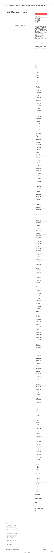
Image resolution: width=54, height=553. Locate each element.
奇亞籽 (7, 530)
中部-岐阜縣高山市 (38, 438)
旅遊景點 (37, 81)
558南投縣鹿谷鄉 (38, 248)
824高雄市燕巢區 (38, 321)
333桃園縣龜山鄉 (38, 144)
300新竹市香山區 (38, 160)
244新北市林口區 (38, 103)
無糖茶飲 (12, 537)
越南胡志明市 (37, 464)
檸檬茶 (7, 536)
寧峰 (13, 530)
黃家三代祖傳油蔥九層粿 (38, 63)
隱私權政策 (28, 552)
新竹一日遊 (8, 533)
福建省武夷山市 (38, 415)
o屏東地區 (37, 328)
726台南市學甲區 (38, 303)
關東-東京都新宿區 (38, 451)
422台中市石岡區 (38, 227)
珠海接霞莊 (19, 25)
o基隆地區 (37, 344)
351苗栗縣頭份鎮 (38, 188)
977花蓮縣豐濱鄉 (38, 378)
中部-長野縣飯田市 (38, 433)
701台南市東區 (38, 290)
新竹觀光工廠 (15, 533)
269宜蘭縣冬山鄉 (38, 363)
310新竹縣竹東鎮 (38, 173)
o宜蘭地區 (37, 351)
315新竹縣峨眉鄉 (38, 181)
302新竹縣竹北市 (38, 162)
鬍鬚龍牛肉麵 (37, 510)
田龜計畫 (11, 540)
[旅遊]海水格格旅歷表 (11, 5)
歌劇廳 (10, 536)
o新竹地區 (37, 156)
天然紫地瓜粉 (10, 529)
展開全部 (36, 18)
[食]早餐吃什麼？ (39, 20)
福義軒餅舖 (8, 541)
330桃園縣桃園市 (38, 142)
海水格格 (37, 489)
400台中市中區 (38, 215)
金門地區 (37, 398)
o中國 (36, 414)
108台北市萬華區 (38, 121)
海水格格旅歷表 (39, 19)
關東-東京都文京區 (38, 457)
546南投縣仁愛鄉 (38, 243)
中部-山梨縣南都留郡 (39, 449)
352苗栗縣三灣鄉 (38, 189)
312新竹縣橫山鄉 (38, 176)
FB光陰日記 (37, 486)
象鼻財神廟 (10, 544)
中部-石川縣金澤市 (38, 428)
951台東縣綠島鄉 (38, 384)
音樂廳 (14, 544)
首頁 (7, 5)
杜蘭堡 (36, 509)
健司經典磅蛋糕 (8, 526)
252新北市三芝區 (38, 110)
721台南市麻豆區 (38, 298)
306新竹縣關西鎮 (38, 168)
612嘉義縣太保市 (38, 282)
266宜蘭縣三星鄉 (38, 360)
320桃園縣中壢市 (38, 136)
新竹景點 (11, 533)
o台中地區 (37, 214)
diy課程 (10, 525)
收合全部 (39, 18)
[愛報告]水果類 (43, 5)
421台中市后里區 (38, 225)
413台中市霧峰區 (38, 222)
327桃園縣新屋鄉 (38, 139)
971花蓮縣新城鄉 (38, 368)
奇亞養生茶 (10, 530)
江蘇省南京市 (37, 420)
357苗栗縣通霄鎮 (38, 194)
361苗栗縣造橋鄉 (38, 199)
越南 (36, 463)
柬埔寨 (37, 466)
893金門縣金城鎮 (38, 402)
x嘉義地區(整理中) (38, 286)
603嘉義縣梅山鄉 (38, 277)
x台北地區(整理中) (38, 133)
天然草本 (14, 529)
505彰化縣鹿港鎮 (38, 256)
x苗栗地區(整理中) (38, 213)
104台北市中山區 (38, 116)
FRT (47, 549)
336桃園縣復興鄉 (38, 149)
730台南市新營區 (38, 306)
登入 (10, 30)
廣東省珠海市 (37, 418)
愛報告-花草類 (38, 475)
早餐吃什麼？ (37, 72)
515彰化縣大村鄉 (38, 264)
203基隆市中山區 (38, 347)
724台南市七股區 (38, 300)
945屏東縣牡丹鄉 (38, 339)
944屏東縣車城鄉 (38, 337)
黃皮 (16, 544)
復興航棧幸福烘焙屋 (38, 28)
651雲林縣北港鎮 (38, 272)
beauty (8, 525)
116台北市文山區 (38, 131)
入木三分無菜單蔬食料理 (38, 35)
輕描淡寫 (38, 21)
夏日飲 (7, 529)
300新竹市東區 (38, 157)
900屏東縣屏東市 (38, 329)
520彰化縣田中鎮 (38, 266)
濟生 (15, 536)
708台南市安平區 (38, 293)
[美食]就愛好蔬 (33, 5)
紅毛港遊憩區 (12, 541)
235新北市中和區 (38, 100)
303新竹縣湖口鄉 (38, 163)
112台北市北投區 (38, 126)
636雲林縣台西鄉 (38, 269)
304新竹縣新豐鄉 (38, 165)
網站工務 (37, 488)
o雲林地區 (37, 268)
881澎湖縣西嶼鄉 (38, 394)
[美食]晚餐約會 (28, 5)
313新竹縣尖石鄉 (38, 178)
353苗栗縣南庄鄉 (38, 191)
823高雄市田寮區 (38, 319)
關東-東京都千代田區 (39, 454)
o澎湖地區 (37, 391)
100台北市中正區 (38, 115)
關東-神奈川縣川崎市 (39, 443)
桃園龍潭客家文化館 (38, 36)
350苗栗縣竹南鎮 (38, 186)
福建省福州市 (37, 417)
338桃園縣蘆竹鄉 (38, 152)
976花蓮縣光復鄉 (38, 376)
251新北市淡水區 (38, 108)
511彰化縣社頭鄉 (38, 261)
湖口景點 (13, 536)
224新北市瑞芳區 (38, 90)
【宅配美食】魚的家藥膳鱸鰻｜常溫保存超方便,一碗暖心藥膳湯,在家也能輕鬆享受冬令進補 (41, 30)
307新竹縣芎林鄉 (38, 170)
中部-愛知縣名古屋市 (39, 436)
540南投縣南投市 (38, 240)
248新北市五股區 (38, 105)
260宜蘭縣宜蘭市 (38, 352)
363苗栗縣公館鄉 (38, 202)
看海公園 (14, 540)
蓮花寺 (7, 544)
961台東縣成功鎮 (38, 389)
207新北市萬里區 (38, 87)
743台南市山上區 (38, 311)
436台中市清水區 (38, 235)
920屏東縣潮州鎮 (38, 332)
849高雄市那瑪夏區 (38, 326)
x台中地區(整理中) (38, 237)
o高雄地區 (37, 315)
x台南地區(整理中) (38, 313)
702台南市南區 (38, 292)
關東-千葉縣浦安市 (38, 459)
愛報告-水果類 (38, 473)
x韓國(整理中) (38, 424)
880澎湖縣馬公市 (38, 392)
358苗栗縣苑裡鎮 (38, 196)
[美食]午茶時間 (23, 5)
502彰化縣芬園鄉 (38, 254)
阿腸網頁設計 (52, 551)
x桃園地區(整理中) (38, 154)
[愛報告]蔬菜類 (38, 5)
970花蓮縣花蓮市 (38, 366)
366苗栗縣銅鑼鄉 (38, 207)
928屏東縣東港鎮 (38, 334)
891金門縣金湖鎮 (38, 399)
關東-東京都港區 (38, 456)
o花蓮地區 (37, 365)
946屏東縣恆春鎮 (38, 340)
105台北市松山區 (38, 118)
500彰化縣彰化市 (38, 253)
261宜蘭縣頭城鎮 (38, 353)
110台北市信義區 (38, 123)
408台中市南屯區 (38, 220)
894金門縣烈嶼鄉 (38, 404)
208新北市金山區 (38, 89)
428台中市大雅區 (38, 233)
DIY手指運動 (37, 483)
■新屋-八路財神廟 (37, 511)
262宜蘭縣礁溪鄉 (38, 355)
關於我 (37, 22)
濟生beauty (8, 537)
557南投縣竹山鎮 (38, 246)
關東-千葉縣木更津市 (39, 446)
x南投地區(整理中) (38, 250)
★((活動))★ (37, 77)
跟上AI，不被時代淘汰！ (38, 37)
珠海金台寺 (8, 540)
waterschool (10, 13)
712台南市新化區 (38, 295)
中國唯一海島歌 (14, 525)
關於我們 (25, 552)
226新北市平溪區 (38, 92)
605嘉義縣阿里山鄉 (38, 279)
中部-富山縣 (37, 430)
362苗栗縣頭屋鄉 (38, 201)
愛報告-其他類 (38, 478)
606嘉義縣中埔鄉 (38, 280)
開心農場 (37, 75)
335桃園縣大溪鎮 (38, 147)
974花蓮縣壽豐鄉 (38, 373)
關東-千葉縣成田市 (38, 441)
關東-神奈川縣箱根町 (39, 444)
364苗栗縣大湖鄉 (38, 204)
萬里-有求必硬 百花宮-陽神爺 (39, 508)
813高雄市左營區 (38, 316)
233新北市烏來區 (38, 97)
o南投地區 (37, 239)
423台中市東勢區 (38, 228)
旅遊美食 (37, 83)
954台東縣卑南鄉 (38, 386)
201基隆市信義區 (38, 345)
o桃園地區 (37, 135)
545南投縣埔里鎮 (38, 241)
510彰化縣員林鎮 (38, 259)
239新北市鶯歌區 (38, 102)
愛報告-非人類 (38, 476)
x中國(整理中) (38, 422)
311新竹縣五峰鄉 (38, 175)
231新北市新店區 (38, 95)
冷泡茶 (12, 526)
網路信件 (37, 491)
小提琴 (16, 530)
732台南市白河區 (38, 308)
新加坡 (37, 469)
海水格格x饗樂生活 (37, 494)
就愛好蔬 (37, 69)
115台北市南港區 (38, 129)
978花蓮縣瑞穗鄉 (38, 379)
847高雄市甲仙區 (38, 324)
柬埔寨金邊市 (37, 467)
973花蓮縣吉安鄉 (38, 371)
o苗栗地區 (37, 185)
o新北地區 (37, 86)
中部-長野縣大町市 (38, 431)
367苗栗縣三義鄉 (38, 209)
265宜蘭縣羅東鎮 (38, 358)
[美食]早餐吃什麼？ (17, 5)
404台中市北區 (38, 217)
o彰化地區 (37, 252)
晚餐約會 (37, 481)
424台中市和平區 (38, 230)
